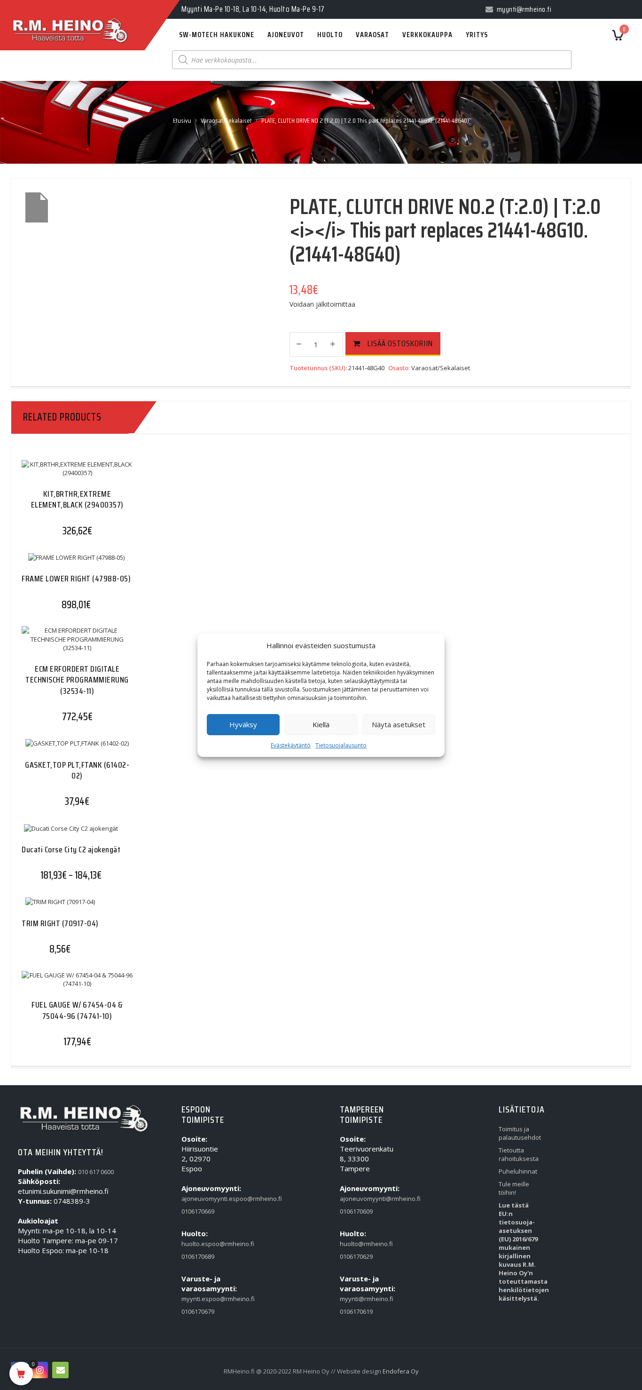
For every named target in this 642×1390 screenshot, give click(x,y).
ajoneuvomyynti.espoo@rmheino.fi (200, 1198)
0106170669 (197, 1211)
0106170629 (356, 1256)
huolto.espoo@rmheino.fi (200, 1243)
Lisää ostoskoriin (400, 343)
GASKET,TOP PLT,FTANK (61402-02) (77, 770)
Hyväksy (243, 724)
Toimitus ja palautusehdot (518, 1133)
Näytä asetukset (398, 724)
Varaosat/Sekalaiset (226, 120)
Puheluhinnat (518, 1171)
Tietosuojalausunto (341, 745)
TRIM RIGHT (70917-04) (60, 923)
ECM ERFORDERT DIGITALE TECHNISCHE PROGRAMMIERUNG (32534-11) (77, 680)
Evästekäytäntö (291, 745)
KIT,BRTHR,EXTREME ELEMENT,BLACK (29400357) (77, 499)
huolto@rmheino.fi (359, 1243)
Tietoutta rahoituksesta (518, 1154)
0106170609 (356, 1211)
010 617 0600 (96, 1172)
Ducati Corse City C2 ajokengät (71, 849)
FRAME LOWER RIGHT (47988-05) (76, 578)
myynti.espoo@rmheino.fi (200, 1299)
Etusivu (182, 120)
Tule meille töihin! (514, 1188)
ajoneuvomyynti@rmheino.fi (359, 1198)
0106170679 (197, 1311)
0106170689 (197, 1256)
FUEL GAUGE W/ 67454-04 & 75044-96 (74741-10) (77, 1010)
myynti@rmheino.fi (359, 1299)
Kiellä (321, 724)
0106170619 (356, 1311)
